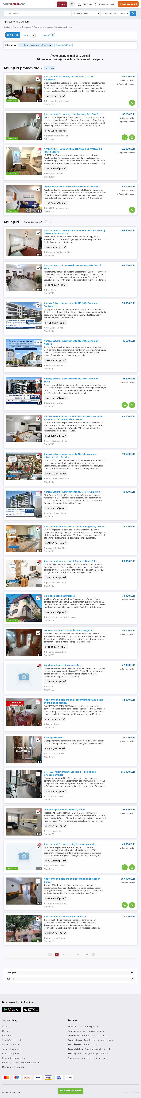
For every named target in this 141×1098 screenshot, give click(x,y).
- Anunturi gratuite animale (89, 1049)
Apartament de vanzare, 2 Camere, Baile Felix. (70, 561)
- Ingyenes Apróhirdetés (88, 1053)
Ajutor (5, 1026)
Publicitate (7, 1035)
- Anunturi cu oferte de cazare (91, 1040)
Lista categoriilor (11, 1053)
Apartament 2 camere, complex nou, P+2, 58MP (71, 114)
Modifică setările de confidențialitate (21, 1062)
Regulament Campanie (14, 1067)
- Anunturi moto (82, 1044)
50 (51, 222)
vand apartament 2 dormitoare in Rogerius (69, 630)
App (63, 4)
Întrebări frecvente (12, 1040)
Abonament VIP (10, 1044)
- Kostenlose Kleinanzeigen (87, 1058)
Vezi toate (49, 68)
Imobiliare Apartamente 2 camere (35, 45)
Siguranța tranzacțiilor (13, 1058)
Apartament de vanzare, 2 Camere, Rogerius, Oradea (74, 526)
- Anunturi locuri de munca (87, 1035)
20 (46, 222)
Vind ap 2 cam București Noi (60, 595)
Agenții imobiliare (106, 4)
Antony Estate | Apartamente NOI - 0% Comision (72, 491)
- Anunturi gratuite (83, 1026)
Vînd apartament (53, 737)
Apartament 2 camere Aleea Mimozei (65, 916)
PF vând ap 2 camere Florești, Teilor (64, 809)
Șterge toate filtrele (63, 45)
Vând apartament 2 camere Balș (62, 665)
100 (86, 955)
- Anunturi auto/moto (86, 1031)
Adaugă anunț (129, 4)
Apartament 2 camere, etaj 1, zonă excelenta (69, 844)
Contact (6, 1031)
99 (78, 955)
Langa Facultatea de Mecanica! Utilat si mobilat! (71, 186)
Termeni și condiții (11, 1049)
